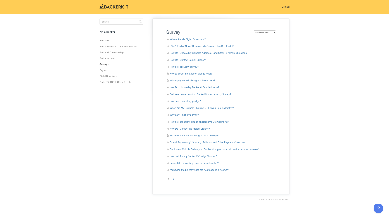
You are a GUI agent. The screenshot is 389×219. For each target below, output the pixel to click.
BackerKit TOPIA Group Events (115, 81)
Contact (285, 6)
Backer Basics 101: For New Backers (118, 46)
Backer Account (107, 58)
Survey (104, 64)
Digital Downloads (108, 76)
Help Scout (285, 199)
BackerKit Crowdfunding (112, 52)
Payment (104, 70)
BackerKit (104, 40)
